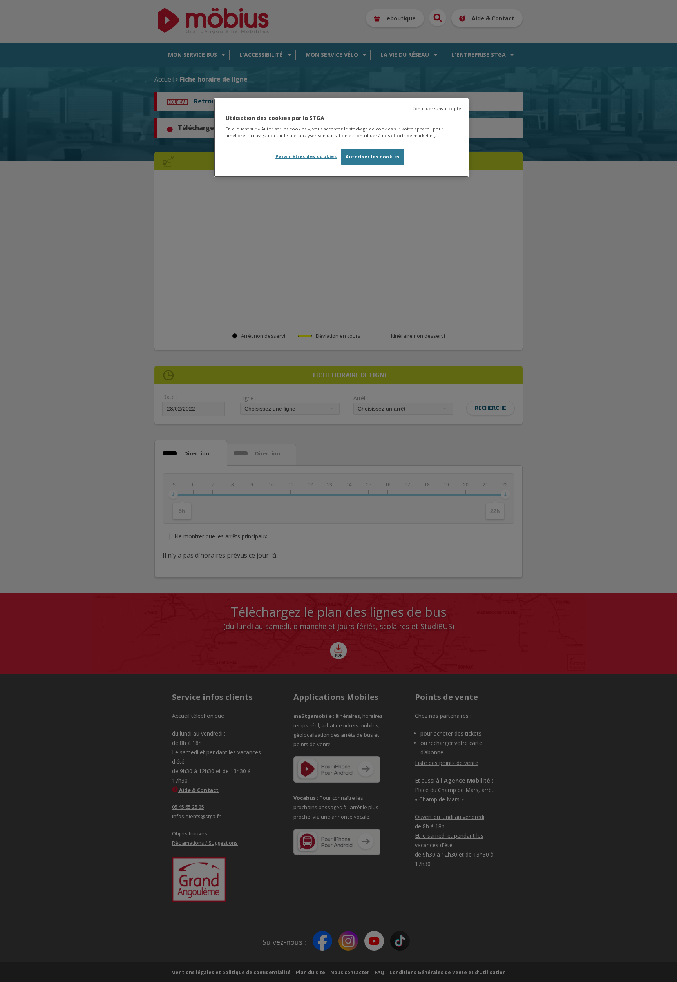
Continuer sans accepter (437, 108)
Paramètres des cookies (306, 156)
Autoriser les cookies (373, 156)
